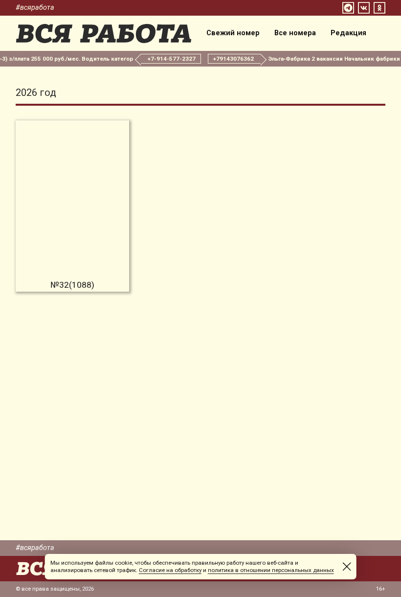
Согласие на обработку (170, 570)
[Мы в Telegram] (348, 8)
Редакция (348, 33)
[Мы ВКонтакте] (364, 8)
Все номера (295, 33)
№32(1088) (72, 285)
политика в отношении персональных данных (271, 570)
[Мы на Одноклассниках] (379, 8)
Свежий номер (233, 33)
